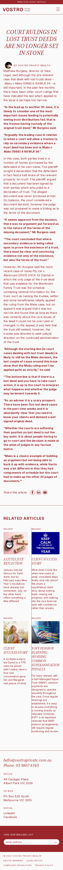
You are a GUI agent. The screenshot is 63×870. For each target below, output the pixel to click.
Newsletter (8, 529)
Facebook (10, 817)
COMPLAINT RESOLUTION (17, 865)
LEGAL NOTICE (34, 860)
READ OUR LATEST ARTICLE (32, 2)
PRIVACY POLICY (44, 865)
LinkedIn (9, 813)
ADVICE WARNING (13, 860)
